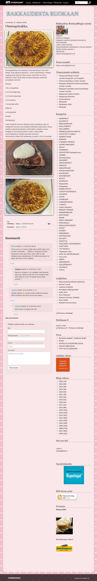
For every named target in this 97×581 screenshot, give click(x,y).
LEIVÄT (62, 197)
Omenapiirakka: (16, 26)
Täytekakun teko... (66, 251)
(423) (63, 434)
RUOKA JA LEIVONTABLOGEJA (71, 343)
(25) (62, 397)
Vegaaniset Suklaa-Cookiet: (69, 94)
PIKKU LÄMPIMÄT (66, 220)
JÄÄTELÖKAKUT (65, 163)
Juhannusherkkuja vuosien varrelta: (72, 81)
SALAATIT (63, 238)
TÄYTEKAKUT (64, 249)
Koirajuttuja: (63, 186)
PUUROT (62, 231)
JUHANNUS (63, 150)
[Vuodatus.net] (14, 578)
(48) (62, 389)
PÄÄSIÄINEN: (64, 233)
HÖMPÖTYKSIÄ (65, 137)
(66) (62, 392)
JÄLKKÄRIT (63, 160)
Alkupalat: (62, 107)
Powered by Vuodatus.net (81, 578)
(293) (63, 420)
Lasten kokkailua (65, 207)
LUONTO (62, 205)
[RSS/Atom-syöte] (66, 497)
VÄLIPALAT (63, 267)
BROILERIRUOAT (65, 124)
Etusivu (28, 2)
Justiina (14, 290)
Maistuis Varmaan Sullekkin (69, 297)
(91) (62, 405)
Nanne (13, 246)
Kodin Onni (63, 292)
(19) (62, 381)
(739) (63, 428)
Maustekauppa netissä (64, 539)
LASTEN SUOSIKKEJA (67, 191)
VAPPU (61, 259)
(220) (63, 410)
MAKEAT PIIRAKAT (21, 227)
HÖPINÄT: (63, 139)
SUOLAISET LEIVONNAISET (70, 244)
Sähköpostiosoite (19, 335)
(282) (63, 418)
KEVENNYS (63, 181)
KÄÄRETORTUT (65, 189)
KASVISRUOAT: (65, 176)
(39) (62, 394)
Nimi (9, 328)
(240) (63, 413)
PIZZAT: (62, 228)
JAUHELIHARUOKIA (66, 145)
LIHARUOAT (63, 199)
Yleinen (62, 270)
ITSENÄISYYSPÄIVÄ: (67, 142)
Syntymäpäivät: (65, 99)
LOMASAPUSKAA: (66, 202)
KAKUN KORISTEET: (67, 171)
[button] (41, 2)
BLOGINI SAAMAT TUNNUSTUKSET (73, 338)
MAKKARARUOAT (66, 212)
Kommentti (11, 350)
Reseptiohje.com (63, 368)
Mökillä (61, 218)
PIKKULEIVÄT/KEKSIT (67, 225)
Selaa (47, 2)
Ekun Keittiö (63, 300)
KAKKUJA (62, 165)
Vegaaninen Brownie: (67, 96)
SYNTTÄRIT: (63, 246)
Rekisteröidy (58, 2)
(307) (63, 415)
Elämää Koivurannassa (67, 303)
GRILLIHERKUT (65, 126)
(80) (62, 407)
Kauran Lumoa (64, 284)
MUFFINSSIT (64, 215)
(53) (62, 400)
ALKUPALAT (63, 121)
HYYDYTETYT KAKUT (67, 134)
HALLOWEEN (64, 129)
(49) (62, 387)
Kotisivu (25, 343)
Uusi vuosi (63, 257)
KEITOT (62, 178)
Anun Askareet (64, 295)
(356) (63, 423)
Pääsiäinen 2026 (65, 104)
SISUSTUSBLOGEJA (67, 346)
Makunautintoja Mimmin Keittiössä (72, 282)
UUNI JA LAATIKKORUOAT (69, 254)
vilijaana (18, 306)
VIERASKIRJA (64, 262)
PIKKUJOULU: (64, 223)
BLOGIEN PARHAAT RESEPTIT (63, 363)
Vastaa (12, 263)
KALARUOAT (64, 173)
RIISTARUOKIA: (65, 236)
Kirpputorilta (63, 184)
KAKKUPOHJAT (65, 168)
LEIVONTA (63, 194)
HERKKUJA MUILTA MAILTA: (70, 131)
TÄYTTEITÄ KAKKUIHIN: (68, 349)
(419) (63, 426)
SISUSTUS (63, 241)
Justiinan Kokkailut (66, 287)
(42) (62, 402)
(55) (62, 384)
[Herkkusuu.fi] (70, 328)
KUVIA (61, 341)
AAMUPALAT (64, 118)
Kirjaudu (65, 2)
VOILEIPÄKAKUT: (65, 265)
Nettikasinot (36, 2)
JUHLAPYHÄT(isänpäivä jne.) (70, 152)
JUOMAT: (62, 155)
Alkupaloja (63, 102)
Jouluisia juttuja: (65, 158)
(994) (63, 431)
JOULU (61, 147)
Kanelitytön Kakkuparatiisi (68, 290)
